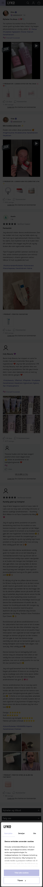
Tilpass (20, 880)
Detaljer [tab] (21, 833)
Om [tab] (34, 833)
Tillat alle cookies (22, 873)
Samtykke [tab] (8, 833)
